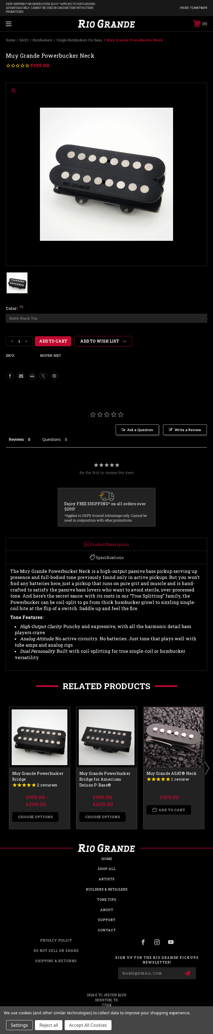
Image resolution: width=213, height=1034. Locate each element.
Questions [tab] (51, 439)
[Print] (32, 376)
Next (206, 768)
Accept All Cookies (88, 1025)
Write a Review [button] (188, 429)
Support (106, 919)
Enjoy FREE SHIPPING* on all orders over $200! (105, 506)
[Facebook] (10, 376)
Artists (106, 879)
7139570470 (198, 8)
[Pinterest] (54, 376)
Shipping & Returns (56, 961)
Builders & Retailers (107, 889)
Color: (14, 308)
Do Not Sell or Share (56, 950)
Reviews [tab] (16, 439)
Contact (107, 930)
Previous (6, 768)
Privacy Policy (56, 940)
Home (106, 858)
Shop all (107, 868)
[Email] (21, 376)
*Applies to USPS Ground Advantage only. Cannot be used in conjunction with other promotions (105, 517)
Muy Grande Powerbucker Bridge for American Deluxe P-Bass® (105, 779)
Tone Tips (106, 899)
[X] (43, 376)
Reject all (48, 1025)
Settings (19, 1025)
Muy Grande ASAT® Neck (171, 773)
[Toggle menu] (26, 23)
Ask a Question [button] (140, 429)
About (106, 909)
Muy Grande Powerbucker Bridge (38, 776)
